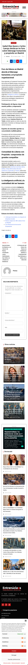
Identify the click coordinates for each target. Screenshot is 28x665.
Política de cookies (7, 663)
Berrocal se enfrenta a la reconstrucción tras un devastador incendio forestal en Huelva (14, 356)
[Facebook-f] (3, 604)
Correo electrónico (10, 320)
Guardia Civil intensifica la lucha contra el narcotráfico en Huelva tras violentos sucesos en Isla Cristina (13, 393)
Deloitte (13, 167)
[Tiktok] (9, 604)
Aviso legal (23, 663)
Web (6, 327)
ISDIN (3, 169)
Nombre (7, 313)
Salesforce (4, 170)
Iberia (23, 167)
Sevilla (3, 617)
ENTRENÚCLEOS (6, 613)
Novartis (19, 169)
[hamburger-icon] (24, 7)
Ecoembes (18, 167)
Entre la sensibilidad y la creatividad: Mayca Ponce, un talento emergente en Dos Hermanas (14, 375)
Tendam (17, 170)
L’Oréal (7, 169)
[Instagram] (6, 604)
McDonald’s (13, 169)
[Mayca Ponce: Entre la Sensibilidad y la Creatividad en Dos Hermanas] (14, 459)
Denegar (14, 655)
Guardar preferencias (14, 659)
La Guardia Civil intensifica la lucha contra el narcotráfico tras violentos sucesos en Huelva (14, 412)
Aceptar (14, 651)
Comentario (8, 293)
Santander (11, 170)
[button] (25, 620)
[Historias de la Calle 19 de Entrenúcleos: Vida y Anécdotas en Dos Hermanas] (14, 564)
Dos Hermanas (5, 615)
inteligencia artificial (13, 94)
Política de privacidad (15, 663)
